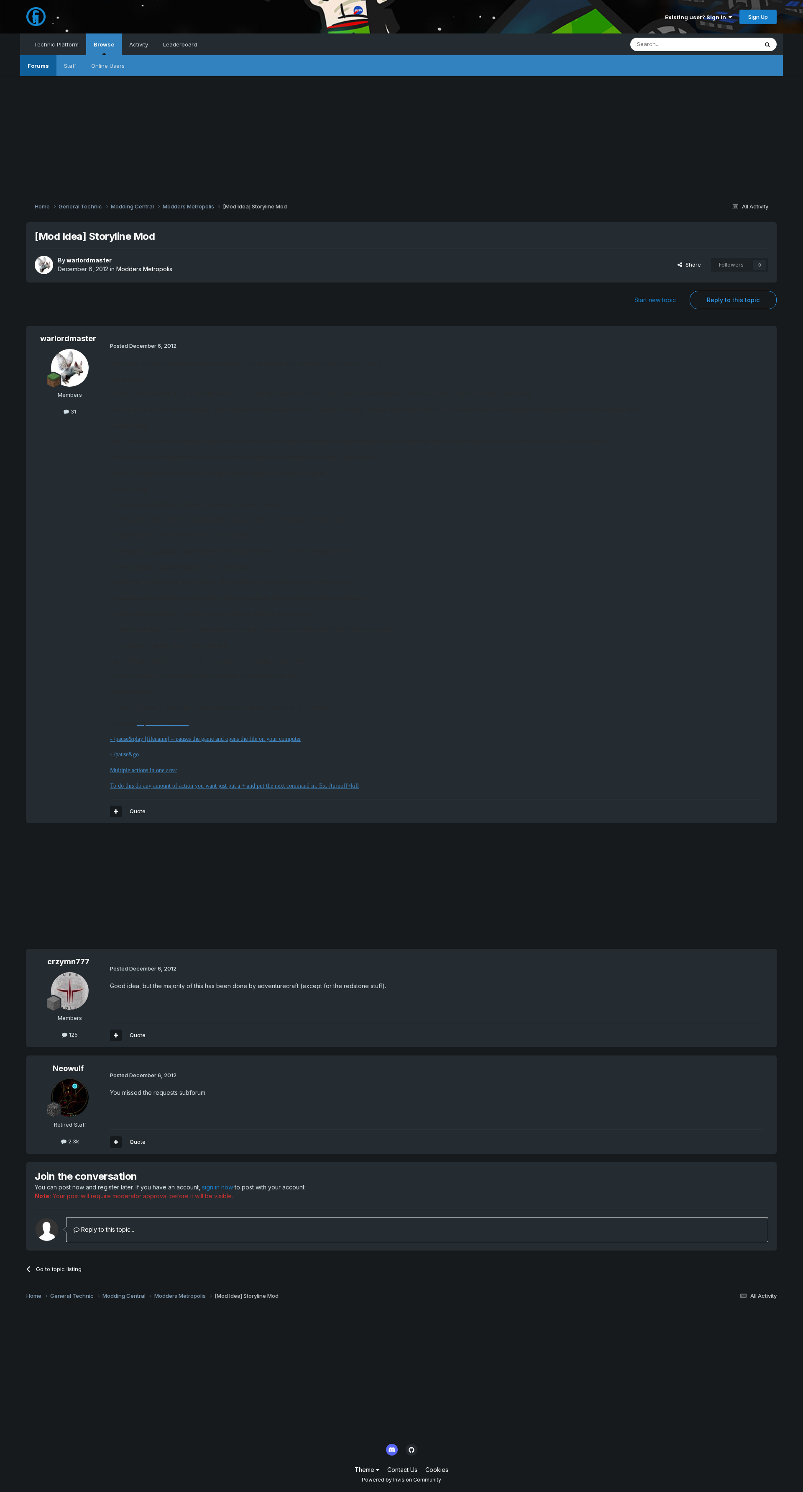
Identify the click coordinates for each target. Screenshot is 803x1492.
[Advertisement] (401, 134)
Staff (70, 65)
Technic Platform (56, 44)
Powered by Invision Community (401, 1480)
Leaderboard (180, 44)
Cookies (436, 1469)
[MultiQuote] (116, 811)
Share (691, 264)
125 (72, 1034)
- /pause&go (124, 754)
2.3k (72, 1141)
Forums (38, 65)
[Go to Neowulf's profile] (70, 1098)
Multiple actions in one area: (143, 770)
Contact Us (402, 1469)
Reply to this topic (733, 299)
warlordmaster (89, 260)
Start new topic (655, 299)
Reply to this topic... (106, 1229)
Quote (138, 811)
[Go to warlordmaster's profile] (44, 265)
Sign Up (758, 16)
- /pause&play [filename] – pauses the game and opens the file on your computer (205, 739)
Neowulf (68, 1068)
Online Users (108, 65)
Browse (104, 44)
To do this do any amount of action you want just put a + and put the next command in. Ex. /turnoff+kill (234, 786)
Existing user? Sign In (697, 17)
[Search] (767, 44)
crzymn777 (68, 961)
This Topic (734, 44)
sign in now (217, 1187)
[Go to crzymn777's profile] (70, 991)
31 (72, 411)
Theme (365, 1469)
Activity (138, 44)
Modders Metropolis (144, 268)
